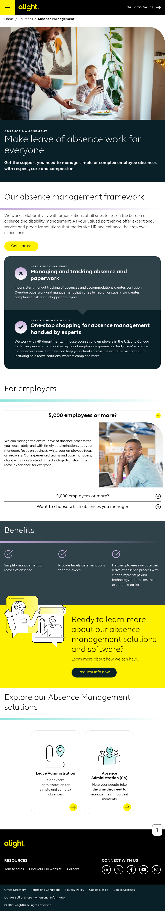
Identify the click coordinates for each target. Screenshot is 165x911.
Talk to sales (14, 869)
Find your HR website (45, 869)
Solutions (25, 19)
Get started (21, 246)
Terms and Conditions (45, 890)
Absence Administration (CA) (109, 776)
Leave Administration (55, 774)
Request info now (94, 672)
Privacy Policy (74, 890)
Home (9, 19)
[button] (82, 415)
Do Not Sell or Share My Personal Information (35, 897)
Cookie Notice (98, 890)
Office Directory (15, 890)
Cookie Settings (124, 890)
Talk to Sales (140, 7)
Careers (73, 869)
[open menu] (7, 7)
